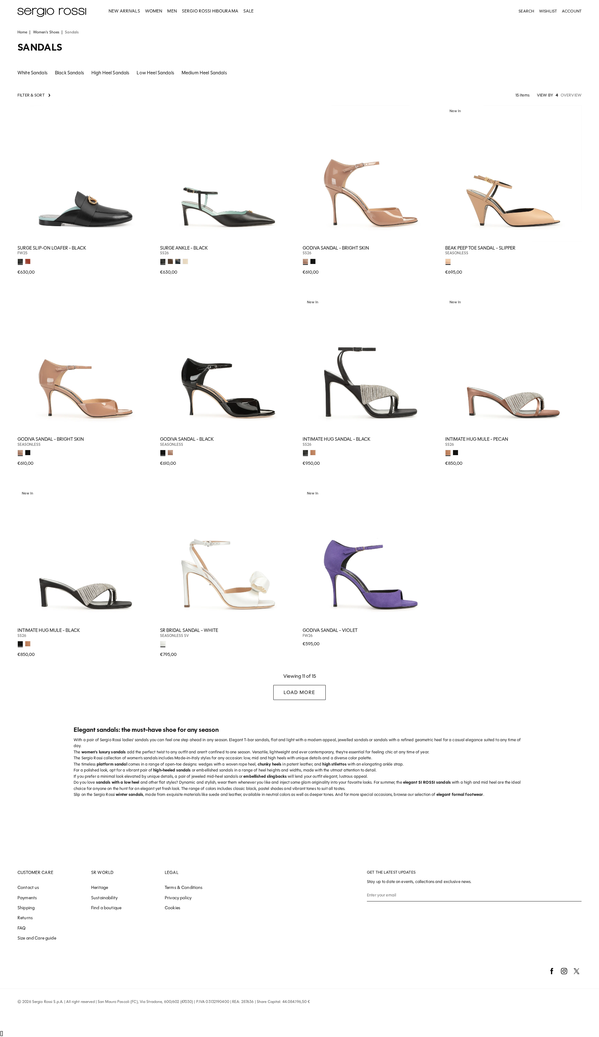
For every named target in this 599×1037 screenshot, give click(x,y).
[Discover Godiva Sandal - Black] (228, 364)
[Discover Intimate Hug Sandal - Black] (371, 364)
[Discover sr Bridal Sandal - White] (228, 556)
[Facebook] (552, 971)
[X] (577, 971)
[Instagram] (564, 971)
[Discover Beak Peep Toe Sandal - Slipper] (513, 173)
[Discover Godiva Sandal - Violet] (371, 556)
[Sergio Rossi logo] (51, 11)
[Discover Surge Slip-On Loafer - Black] (85, 173)
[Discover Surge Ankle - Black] (228, 173)
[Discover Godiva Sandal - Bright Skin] (371, 173)
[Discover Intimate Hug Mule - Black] (85, 556)
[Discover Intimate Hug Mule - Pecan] (513, 364)
